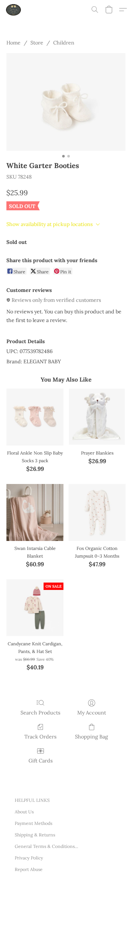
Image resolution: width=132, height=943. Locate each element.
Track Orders (40, 736)
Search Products (40, 712)
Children (63, 42)
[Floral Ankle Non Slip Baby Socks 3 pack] (34, 417)
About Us (24, 812)
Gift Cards (41, 760)
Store (36, 42)
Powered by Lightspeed (39, 929)
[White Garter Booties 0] (66, 102)
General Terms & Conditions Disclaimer (47, 846)
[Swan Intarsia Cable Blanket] (34, 512)
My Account (91, 712)
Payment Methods (33, 823)
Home (13, 42)
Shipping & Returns (35, 835)
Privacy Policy (29, 858)
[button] (14, 9)
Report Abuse (29, 869)
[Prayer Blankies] (97, 417)
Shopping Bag (91, 736)
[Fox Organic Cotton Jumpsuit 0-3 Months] (97, 512)
